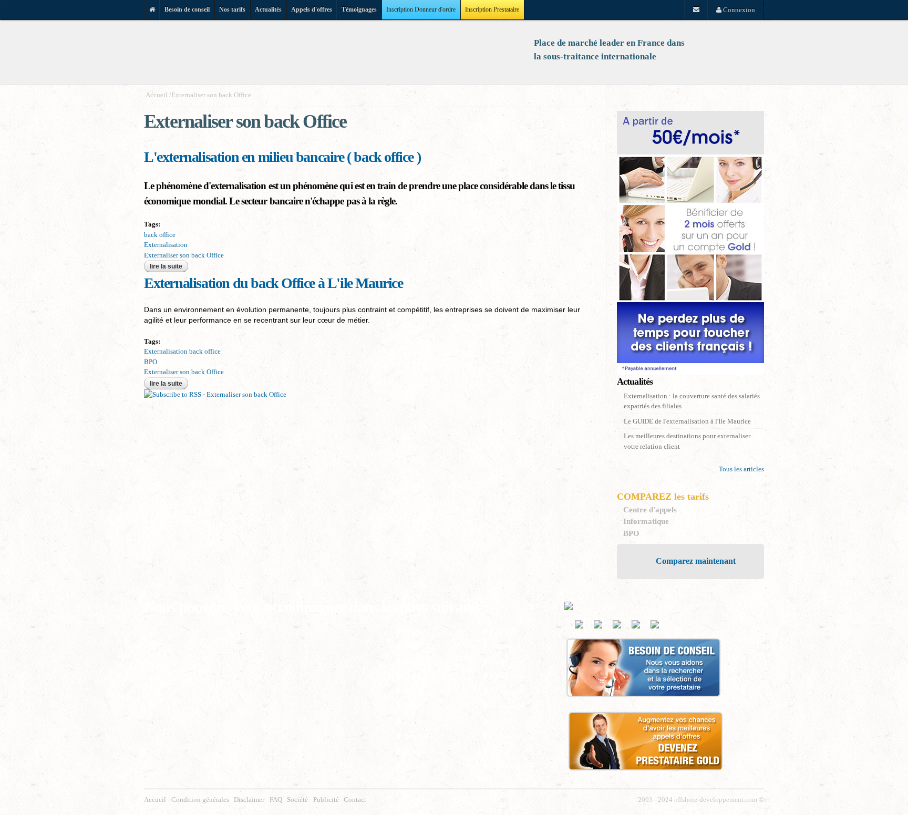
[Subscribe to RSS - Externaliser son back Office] (215, 394)
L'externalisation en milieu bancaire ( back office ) (282, 157)
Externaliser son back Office (211, 95)
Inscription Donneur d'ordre (421, 9)
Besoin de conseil (187, 9)
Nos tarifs (232, 9)
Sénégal (415, 751)
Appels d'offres (311, 9)
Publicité (326, 799)
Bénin (499, 646)
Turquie (415, 766)
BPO (150, 362)
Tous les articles (741, 469)
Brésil (412, 661)
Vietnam (502, 766)
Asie (410, 646)
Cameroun (505, 661)
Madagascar (508, 706)
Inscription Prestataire (492, 9)
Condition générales (200, 799)
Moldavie (505, 721)
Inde (410, 706)
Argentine (505, 631)
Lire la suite (169, 266)
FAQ (276, 799)
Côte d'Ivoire (509, 676)
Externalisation (166, 245)
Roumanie (505, 736)
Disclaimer (249, 799)
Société (297, 799)
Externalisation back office (182, 351)
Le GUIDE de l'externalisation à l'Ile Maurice (687, 421)
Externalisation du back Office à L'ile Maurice (273, 283)
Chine (412, 676)
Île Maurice (507, 691)
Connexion (738, 9)
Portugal (416, 736)
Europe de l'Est (425, 691)
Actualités (268, 9)
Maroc (413, 721)
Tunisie (501, 751)
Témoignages (359, 9)
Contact (355, 799)
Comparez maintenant (696, 560)
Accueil (157, 95)
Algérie (414, 631)
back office (160, 235)
